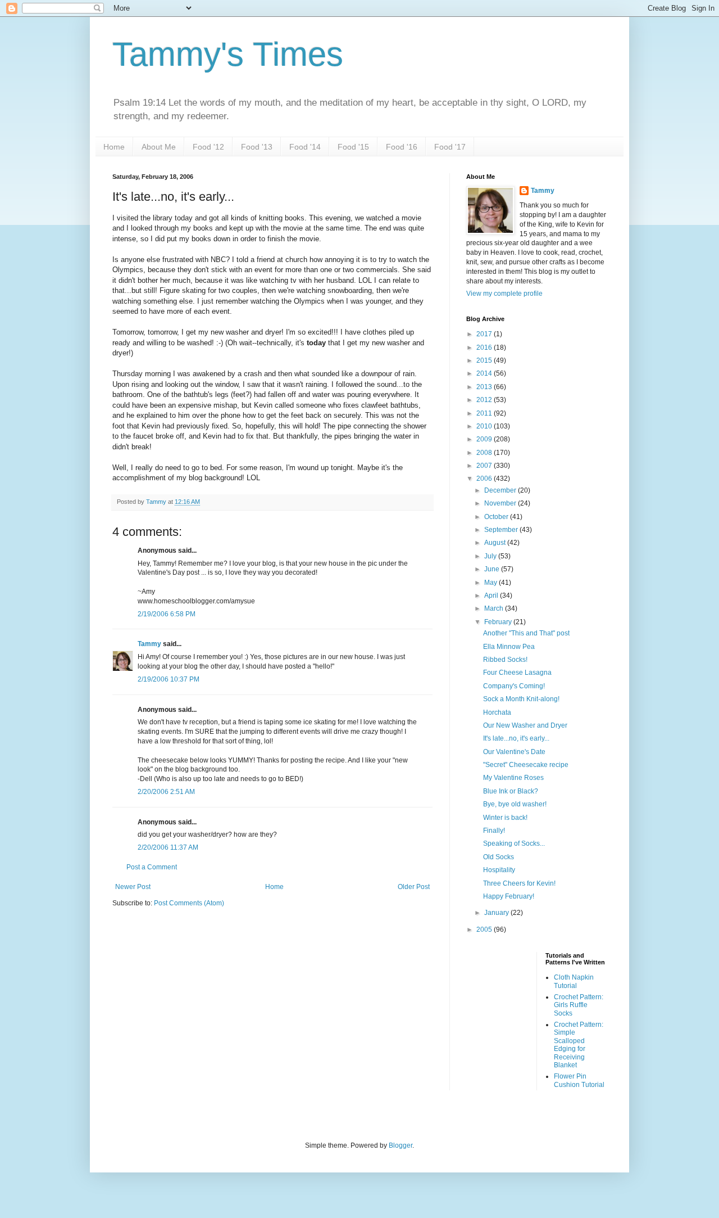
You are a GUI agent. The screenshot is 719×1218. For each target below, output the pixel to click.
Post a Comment (151, 867)
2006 (485, 478)
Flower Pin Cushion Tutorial (579, 1080)
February (498, 622)
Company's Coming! (514, 686)
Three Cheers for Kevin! (519, 883)
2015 (485, 360)
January (497, 913)
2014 (485, 373)
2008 (485, 453)
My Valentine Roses (513, 778)
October (497, 517)
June (492, 569)
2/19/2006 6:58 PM (166, 614)
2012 (485, 400)
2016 (485, 347)
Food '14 (305, 146)
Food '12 (208, 146)
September (502, 530)
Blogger (400, 1145)
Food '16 (401, 146)
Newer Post (133, 887)
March (494, 608)
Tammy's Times (227, 54)
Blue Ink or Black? (510, 791)
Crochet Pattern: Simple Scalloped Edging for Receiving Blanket (578, 1045)
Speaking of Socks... (514, 843)
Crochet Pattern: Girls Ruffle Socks (578, 1005)
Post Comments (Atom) (189, 903)
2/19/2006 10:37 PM (168, 679)
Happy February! (508, 896)
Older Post (414, 887)
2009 (485, 439)
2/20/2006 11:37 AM (168, 847)
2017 (485, 334)
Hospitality (499, 870)
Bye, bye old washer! (515, 804)
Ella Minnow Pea (509, 647)
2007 (485, 466)
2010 (485, 426)
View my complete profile (504, 293)
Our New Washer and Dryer (525, 725)
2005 (485, 929)
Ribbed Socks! (505, 660)
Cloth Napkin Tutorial (574, 981)
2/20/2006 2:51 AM (166, 792)
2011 (485, 413)
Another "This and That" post (526, 633)
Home (114, 146)
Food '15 (353, 146)
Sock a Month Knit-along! (521, 699)
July (491, 556)
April (492, 595)
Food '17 (450, 146)
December (501, 490)
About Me (159, 146)
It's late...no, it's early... (516, 738)
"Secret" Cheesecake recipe (525, 765)
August (495, 543)
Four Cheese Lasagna (517, 672)
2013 (485, 387)
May (491, 583)
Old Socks (498, 857)
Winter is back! (505, 818)
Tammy (149, 644)
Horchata (497, 712)
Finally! (494, 830)
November (501, 503)
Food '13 (256, 146)
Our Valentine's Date (514, 752)
